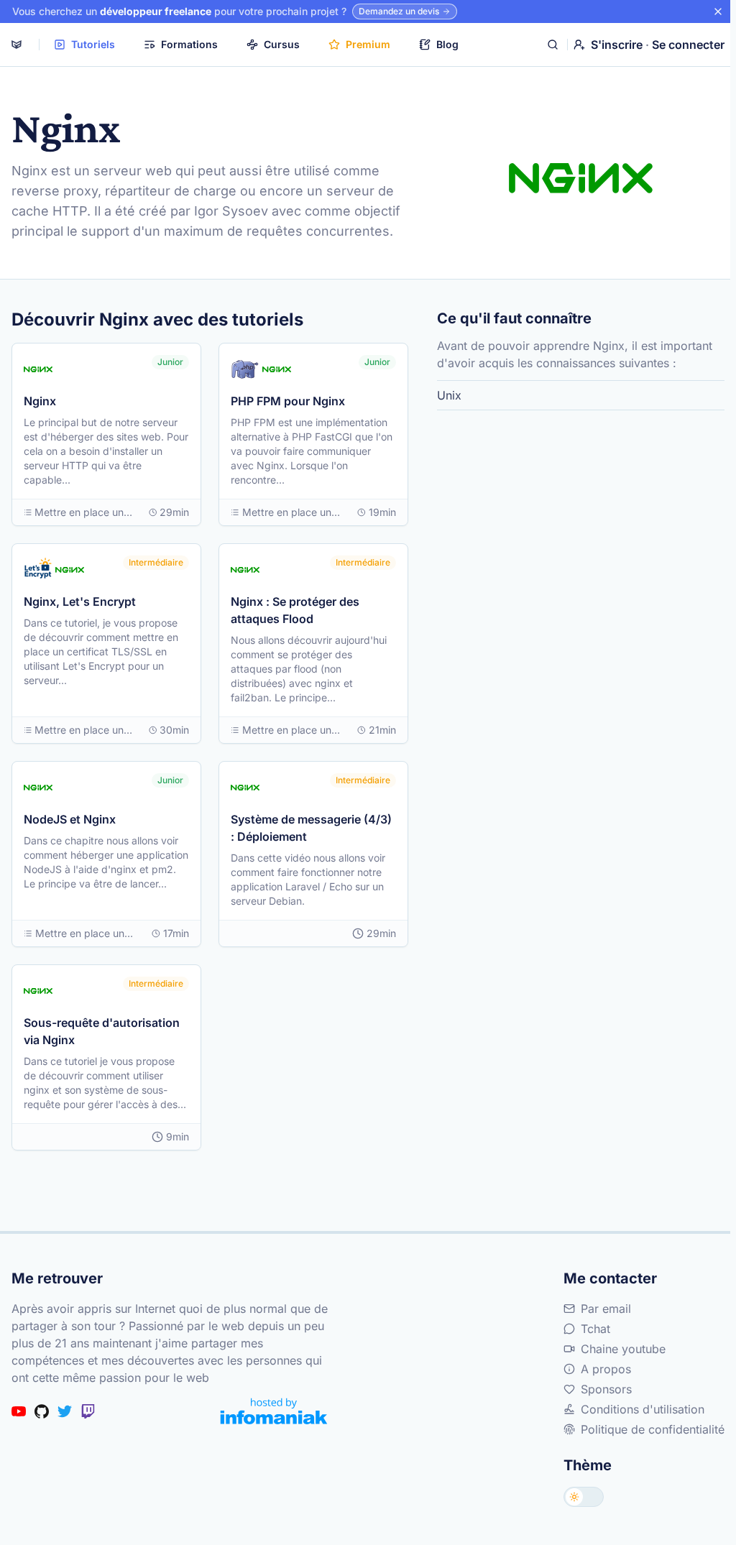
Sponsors (606, 1389)
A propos (606, 1369)
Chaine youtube (623, 1349)
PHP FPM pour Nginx (288, 401)
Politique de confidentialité (652, 1429)
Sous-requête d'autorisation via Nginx (102, 1031)
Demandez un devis (399, 11)
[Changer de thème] (584, 1497)
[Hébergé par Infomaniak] (274, 1411)
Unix (449, 395)
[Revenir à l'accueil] (17, 44)
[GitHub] (41, 1411)
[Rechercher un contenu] (552, 44)
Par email (606, 1308)
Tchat (595, 1329)
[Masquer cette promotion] (718, 11)
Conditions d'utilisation (642, 1409)
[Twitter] (65, 1411)
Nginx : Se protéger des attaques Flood (295, 610)
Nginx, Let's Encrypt (80, 601)
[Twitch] (87, 1411)
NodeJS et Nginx (70, 819)
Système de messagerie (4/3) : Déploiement (311, 828)
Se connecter (688, 44)
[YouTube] (19, 1411)
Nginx (40, 401)
